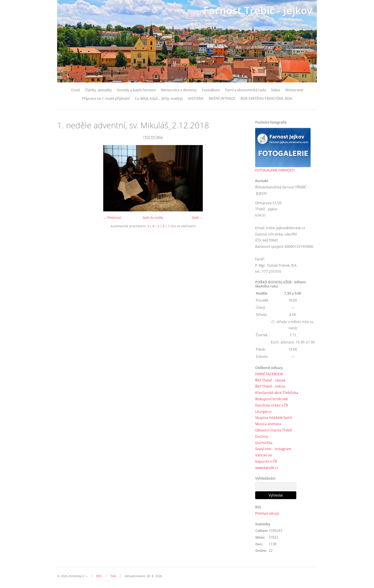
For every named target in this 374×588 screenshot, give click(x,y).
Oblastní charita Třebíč (273, 430)
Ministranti (294, 90)
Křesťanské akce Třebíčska (276, 392)
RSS (99, 576)
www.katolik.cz (266, 467)
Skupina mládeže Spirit (273, 417)
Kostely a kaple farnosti (136, 90)
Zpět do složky (153, 218)
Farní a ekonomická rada (245, 90)
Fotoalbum (211, 90)
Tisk (113, 576)
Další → (197, 218)
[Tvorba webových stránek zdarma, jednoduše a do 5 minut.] (87, 576)
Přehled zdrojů (267, 513)
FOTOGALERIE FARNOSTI (274, 170)
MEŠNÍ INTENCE (222, 98)
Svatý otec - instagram (273, 448)
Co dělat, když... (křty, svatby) (159, 98)
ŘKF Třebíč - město (270, 386)
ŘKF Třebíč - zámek (270, 380)
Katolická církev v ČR (271, 405)
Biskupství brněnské (271, 399)
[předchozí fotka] (64, 178)
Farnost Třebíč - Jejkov (258, 10)
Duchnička (263, 442)
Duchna (261, 436)
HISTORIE (195, 98)
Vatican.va (263, 455)
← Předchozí (112, 218)
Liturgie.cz (263, 411)
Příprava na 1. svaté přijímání (106, 98)
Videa (275, 90)
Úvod (75, 90)
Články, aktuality (98, 90)
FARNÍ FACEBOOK (269, 374)
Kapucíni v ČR (266, 461)
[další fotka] (242, 178)
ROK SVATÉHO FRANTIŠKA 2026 (266, 98)
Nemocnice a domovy (179, 90)
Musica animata (268, 423)
